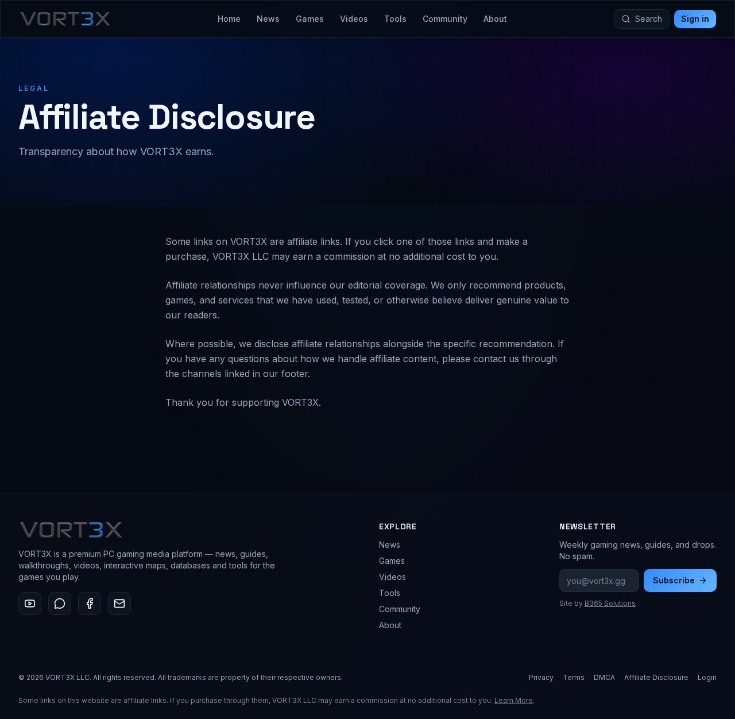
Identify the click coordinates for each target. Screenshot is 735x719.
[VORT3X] (65, 19)
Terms (574, 677)
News (268, 19)
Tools (395, 19)
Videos (354, 19)
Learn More (513, 700)
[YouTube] (29, 603)
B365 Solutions (610, 603)
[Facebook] (89, 603)
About (495, 19)
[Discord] (59, 603)
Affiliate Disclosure (656, 677)
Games (310, 19)
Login (707, 677)
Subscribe (674, 580)
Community (445, 19)
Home (229, 19)
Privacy (541, 677)
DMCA (604, 677)
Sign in (695, 19)
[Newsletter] (119, 603)
